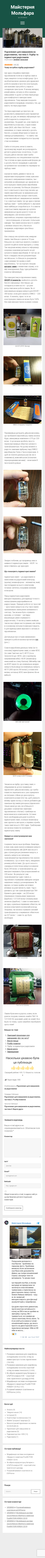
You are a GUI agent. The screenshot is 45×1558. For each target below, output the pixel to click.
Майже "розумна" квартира (17, 1420)
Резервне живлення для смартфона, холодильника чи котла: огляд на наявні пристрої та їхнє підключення (22, 1357)
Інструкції (10, 1415)
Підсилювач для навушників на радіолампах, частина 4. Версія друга (22, 1108)
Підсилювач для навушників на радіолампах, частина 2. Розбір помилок (22, 1098)
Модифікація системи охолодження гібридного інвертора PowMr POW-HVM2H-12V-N (21, 1384)
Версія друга (12, 1049)
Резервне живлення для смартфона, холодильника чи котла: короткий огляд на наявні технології (22, 1368)
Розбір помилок (14, 1043)
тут (36, 640)
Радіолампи (11, 1437)
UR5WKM (17, 60)
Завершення (12, 1052)
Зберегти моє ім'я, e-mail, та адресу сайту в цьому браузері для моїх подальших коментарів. (20, 1197)
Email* (6, 1171)
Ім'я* (6, 1161)
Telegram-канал (13, 1412)
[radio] (13, 1068)
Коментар (8, 1136)
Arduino (10, 1410)
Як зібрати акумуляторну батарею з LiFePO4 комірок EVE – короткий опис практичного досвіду (21, 1376)
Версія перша (12, 1041)
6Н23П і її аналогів (12, 280)
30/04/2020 (24, 60)
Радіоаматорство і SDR (16, 1434)
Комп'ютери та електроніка (17, 1418)
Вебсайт (7, 1181)
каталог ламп (10, 266)
